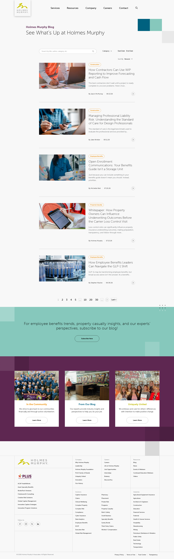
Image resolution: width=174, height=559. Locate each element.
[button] (95, 64)
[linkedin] (38, 524)
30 (96, 299)
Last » (113, 300)
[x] (32, 524)
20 (90, 299)
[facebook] (20, 524)
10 (85, 299)
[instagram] (26, 524)
